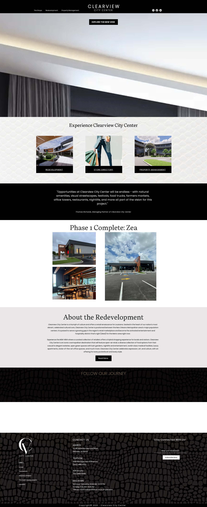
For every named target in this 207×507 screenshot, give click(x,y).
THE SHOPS (23, 471)
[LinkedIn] (160, 10)
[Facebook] (157, 10)
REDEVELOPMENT (25, 476)
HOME (21, 467)
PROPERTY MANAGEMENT (28, 480)
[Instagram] (153, 10)
